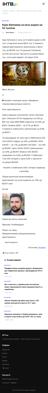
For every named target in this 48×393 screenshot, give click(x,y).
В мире (4, 361)
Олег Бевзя (10, 32)
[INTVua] (10, 4)
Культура (5, 368)
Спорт (4, 357)
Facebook (5, 383)
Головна (5, 11)
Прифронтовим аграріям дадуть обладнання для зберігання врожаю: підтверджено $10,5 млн (23, 270)
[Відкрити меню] (43, 4)
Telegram (13, 383)
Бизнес (12, 11)
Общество (6, 350)
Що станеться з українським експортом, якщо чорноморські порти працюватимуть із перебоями (23, 287)
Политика (5, 364)
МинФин (42, 247)
